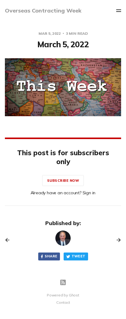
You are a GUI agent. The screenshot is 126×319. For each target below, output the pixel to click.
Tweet (79, 256)
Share (51, 256)
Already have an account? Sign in (63, 192)
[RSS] (63, 282)
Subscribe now (63, 180)
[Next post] (116, 240)
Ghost (74, 295)
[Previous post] (9, 240)
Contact (63, 302)
